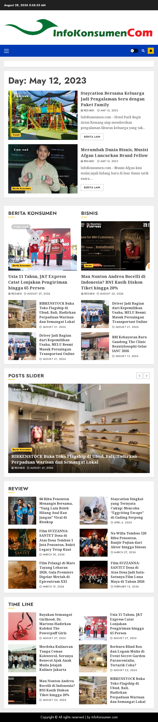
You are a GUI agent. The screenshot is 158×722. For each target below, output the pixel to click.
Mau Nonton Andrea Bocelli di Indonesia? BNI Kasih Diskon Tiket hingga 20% (115, 246)
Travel (16, 134)
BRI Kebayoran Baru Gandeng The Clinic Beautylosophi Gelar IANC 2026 (95, 346)
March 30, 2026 (54, 554)
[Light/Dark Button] (134, 51)
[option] (79, 428)
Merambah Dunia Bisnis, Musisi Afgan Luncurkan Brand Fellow (43, 168)
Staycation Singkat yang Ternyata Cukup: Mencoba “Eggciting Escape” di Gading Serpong (94, 511)
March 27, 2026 (125, 552)
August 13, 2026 (127, 356)
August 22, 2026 (111, 294)
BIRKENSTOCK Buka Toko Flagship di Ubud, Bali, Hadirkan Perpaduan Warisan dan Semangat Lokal (22, 314)
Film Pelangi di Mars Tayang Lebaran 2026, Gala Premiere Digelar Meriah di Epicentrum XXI (22, 575)
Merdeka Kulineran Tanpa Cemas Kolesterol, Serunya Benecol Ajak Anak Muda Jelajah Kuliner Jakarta (22, 658)
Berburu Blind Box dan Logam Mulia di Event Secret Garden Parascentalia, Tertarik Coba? (93, 658)
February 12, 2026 (126, 586)
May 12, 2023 (109, 110)
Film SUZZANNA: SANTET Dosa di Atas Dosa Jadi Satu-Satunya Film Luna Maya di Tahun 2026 (94, 575)
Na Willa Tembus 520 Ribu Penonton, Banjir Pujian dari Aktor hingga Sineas (94, 543)
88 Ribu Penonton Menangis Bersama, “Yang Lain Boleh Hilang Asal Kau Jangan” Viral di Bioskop (22, 511)
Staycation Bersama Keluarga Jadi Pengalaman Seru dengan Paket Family (43, 115)
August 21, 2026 (54, 327)
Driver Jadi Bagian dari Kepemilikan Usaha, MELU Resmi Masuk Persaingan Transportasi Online (22, 346)
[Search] (143, 51)
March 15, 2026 (53, 586)
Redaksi (89, 110)
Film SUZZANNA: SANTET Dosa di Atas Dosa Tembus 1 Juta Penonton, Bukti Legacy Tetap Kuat (22, 543)
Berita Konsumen (22, 188)
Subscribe (151, 51)
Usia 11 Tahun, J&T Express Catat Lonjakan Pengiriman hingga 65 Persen (42, 246)
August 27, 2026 (38, 294)
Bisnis (88, 265)
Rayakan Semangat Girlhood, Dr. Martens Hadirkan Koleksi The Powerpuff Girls (22, 626)
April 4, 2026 (123, 522)
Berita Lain (92, 137)
